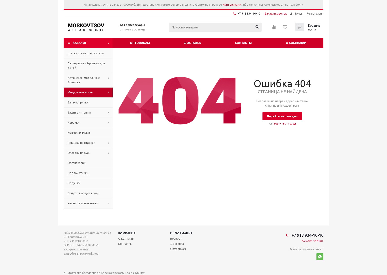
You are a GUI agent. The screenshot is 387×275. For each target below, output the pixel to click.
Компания (126, 233)
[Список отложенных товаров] (285, 28)
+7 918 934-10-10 (248, 13)
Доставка (192, 42)
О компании (296, 42)
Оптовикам (140, 42)
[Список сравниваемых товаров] (274, 28)
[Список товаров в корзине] (308, 30)
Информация (181, 233)
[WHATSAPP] (319, 256)
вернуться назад (285, 123)
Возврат (176, 238)
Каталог (80, 42)
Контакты (243, 42)
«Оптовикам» (232, 4)
